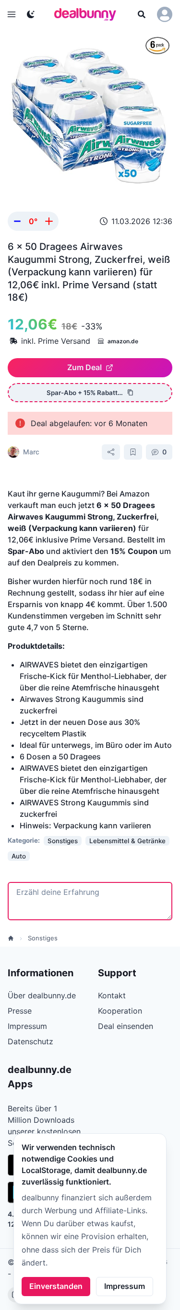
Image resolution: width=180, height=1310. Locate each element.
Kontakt (112, 995)
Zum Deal (84, 367)
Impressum (124, 1286)
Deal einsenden (125, 1026)
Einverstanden (56, 1286)
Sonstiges (43, 938)
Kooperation (120, 1011)
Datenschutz (30, 1041)
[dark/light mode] (30, 14)
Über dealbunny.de (42, 995)
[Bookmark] (133, 452)
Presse (20, 1011)
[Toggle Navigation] (11, 14)
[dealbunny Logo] (88, 14)
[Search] (141, 14)
